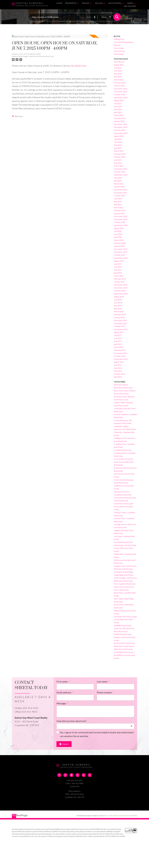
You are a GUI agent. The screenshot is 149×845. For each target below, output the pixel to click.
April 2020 (118, 237)
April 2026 (118, 76)
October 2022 (119, 172)
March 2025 (119, 115)
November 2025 (120, 91)
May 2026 (118, 74)
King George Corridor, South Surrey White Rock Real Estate (125, 548)
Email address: (64, 692)
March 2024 (119, 151)
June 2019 (118, 267)
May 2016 (118, 371)
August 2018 (119, 296)
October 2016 (119, 356)
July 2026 (118, 68)
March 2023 (119, 166)
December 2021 (120, 189)
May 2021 (118, 201)
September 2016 (121, 359)
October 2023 (119, 157)
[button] (59, 775)
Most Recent (119, 62)
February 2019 (120, 279)
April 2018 (118, 308)
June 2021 (118, 198)
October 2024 (119, 130)
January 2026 (119, 85)
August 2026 (119, 65)
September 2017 (121, 329)
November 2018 (120, 288)
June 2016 (118, 368)
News (130, 3)
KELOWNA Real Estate (123, 542)
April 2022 (118, 181)
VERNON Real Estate (122, 634)
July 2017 (118, 335)
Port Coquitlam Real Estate (124, 584)
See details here (78, 65)
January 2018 (119, 317)
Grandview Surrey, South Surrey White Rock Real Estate (124, 506)
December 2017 (120, 320)
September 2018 (121, 294)
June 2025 (118, 106)
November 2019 (120, 252)
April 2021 (118, 204)
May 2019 (118, 270)
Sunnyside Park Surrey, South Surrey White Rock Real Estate (125, 619)
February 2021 (120, 210)
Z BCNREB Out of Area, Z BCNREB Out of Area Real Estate (124, 655)
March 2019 (119, 276)
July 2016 (118, 365)
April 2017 (118, 344)
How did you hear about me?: (71, 721)
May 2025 (118, 109)
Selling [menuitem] (99, 3)
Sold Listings (119, 54)
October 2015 (119, 374)
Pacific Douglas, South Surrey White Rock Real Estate (36, 56)
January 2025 (119, 121)
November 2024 (120, 127)
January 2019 (119, 282)
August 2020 (119, 228)
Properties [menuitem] (70, 3)
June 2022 (118, 178)
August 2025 (119, 100)
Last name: (102, 681)
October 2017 (119, 326)
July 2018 (118, 299)
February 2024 (120, 154)
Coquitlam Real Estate (123, 450)
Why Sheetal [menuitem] (115, 3)
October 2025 (119, 94)
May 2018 (118, 305)
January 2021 (119, 213)
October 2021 (119, 195)
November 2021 (120, 193)
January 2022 (119, 186)
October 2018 (119, 291)
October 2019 (119, 255)
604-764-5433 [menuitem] (130, 6)
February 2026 (120, 83)
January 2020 (119, 246)
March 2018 (119, 311)
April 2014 (118, 377)
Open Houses (119, 51)
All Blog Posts (119, 39)
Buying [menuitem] (85, 3)
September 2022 (121, 175)
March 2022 (119, 184)
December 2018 (120, 285)
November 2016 (120, 353)
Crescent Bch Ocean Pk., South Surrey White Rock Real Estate (124, 462)
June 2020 (118, 234)
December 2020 (120, 216)
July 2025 (118, 103)
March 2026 (119, 80)
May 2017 (118, 341)
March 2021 (119, 207)
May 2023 (118, 163)
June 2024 (118, 142)
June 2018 (118, 302)
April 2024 (118, 148)
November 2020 (120, 219)
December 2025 (120, 88)
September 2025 (121, 97)
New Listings (119, 48)
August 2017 (119, 332)
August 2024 (119, 136)
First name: (62, 681)
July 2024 (118, 139)
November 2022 (120, 169)
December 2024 (120, 124)
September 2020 (121, 225)
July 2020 (118, 231)
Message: (61, 703)
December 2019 (120, 249)
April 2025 (118, 112)
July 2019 (118, 264)
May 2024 (118, 145)
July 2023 (118, 160)
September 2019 (121, 258)
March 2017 (119, 347)
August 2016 (119, 362)
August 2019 (119, 261)
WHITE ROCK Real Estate (124, 643)
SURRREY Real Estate (122, 625)
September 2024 (121, 133)
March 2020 (119, 240)
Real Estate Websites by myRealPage (125, 816)
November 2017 (120, 323)
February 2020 (120, 243)
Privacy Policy (109, 816)
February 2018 (120, 314)
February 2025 (120, 118)
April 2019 (118, 273)
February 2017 (120, 350)
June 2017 (118, 338)
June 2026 (118, 71)
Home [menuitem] (59, 3)
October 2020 (119, 222)
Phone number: (105, 692)
